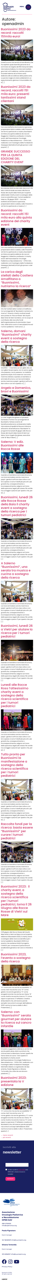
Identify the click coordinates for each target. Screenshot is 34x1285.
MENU (22, 6)
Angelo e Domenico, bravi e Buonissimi (16, 389)
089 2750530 (6, 1223)
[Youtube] (16, 1261)
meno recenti (7, 1135)
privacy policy (21, 1169)
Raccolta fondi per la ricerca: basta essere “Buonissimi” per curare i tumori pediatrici (17, 831)
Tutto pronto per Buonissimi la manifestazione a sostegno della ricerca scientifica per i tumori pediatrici (14, 765)
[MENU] (28, 7)
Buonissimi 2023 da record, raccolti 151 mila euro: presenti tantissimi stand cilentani (15, 94)
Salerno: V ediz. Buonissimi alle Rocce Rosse (12, 445)
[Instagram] (10, 1261)
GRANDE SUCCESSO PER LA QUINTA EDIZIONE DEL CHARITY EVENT (15, 156)
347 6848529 (6, 1240)
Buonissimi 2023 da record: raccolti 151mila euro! (15, 32)
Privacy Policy (7, 1267)
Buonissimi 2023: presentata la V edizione (14, 1081)
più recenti (6, 1137)
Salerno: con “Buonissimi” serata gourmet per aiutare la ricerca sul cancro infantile (16, 1019)
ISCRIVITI (10, 1179)
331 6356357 (6, 1254)
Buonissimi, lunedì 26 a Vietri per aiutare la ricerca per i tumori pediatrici (17, 631)
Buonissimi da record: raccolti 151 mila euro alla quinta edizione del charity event (16, 217)
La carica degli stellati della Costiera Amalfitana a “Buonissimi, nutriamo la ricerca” (17, 279)
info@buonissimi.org (18, 1240)
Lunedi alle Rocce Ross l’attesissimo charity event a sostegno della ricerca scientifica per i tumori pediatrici (14, 695)
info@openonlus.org (9, 1225)
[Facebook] (4, 1261)
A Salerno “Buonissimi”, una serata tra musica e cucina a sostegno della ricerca (16, 570)
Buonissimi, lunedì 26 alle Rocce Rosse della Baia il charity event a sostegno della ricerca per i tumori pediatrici (17, 506)
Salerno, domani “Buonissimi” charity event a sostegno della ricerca (16, 336)
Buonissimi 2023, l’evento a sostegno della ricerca (15, 958)
